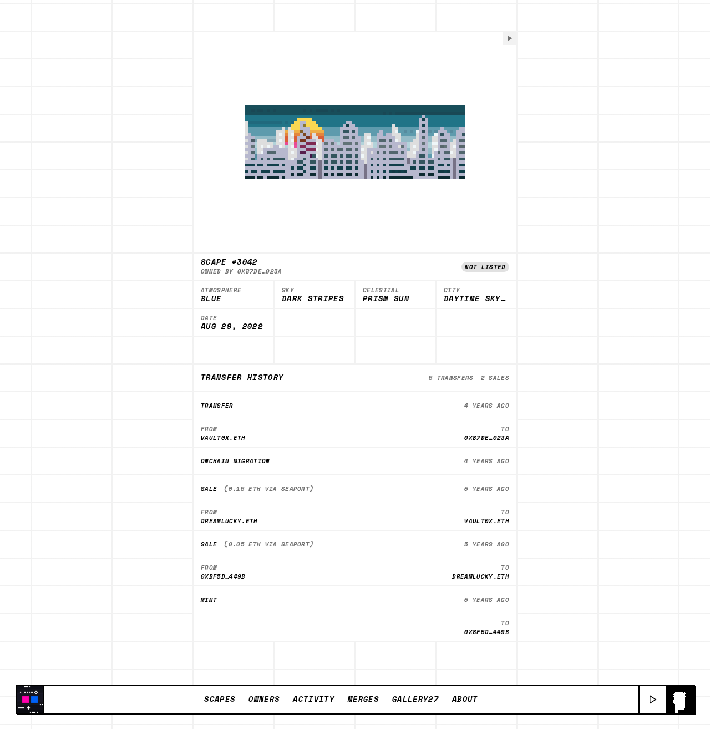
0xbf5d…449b (223, 576)
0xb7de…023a (259, 271)
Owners (264, 699)
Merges (363, 699)
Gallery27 (415, 699)
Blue (211, 299)
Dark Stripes (313, 299)
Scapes (219, 699)
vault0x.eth (223, 437)
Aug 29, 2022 (232, 326)
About (465, 699)
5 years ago (486, 488)
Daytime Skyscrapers (476, 299)
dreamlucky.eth (229, 520)
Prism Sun (386, 299)
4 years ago (486, 405)
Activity (313, 699)
